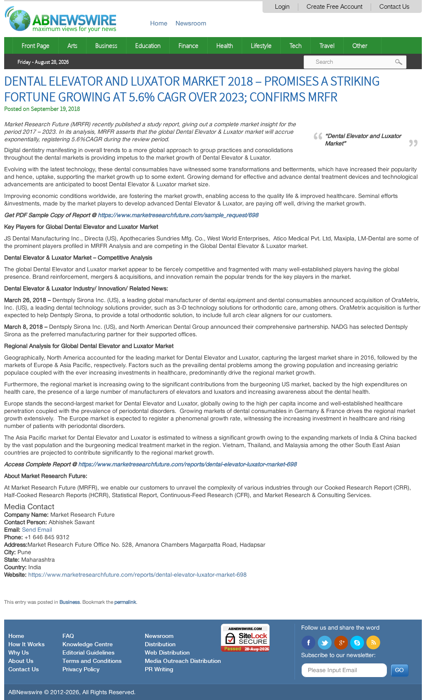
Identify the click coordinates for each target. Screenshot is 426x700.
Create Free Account (334, 7)
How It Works (26, 645)
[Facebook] (308, 643)
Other (359, 45)
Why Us (18, 653)
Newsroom (191, 23)
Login (282, 7)
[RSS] (373, 643)
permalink (125, 602)
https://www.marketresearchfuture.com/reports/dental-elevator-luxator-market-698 (187, 464)
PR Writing (159, 669)
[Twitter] (324, 643)
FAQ (68, 636)
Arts (72, 45)
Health (224, 45)
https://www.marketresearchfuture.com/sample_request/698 (178, 215)
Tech (296, 45)
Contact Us (394, 7)
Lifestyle (261, 45)
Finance (188, 45)
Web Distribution (167, 653)
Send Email (37, 529)
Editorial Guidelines (88, 653)
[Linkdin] (341, 643)
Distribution (160, 645)
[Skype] (357, 643)
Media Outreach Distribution (183, 661)
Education (148, 45)
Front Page (36, 45)
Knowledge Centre (87, 645)
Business (106, 45)
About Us (20, 661)
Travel (327, 45)
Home (158, 23)
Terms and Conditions (91, 661)
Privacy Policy (80, 669)
